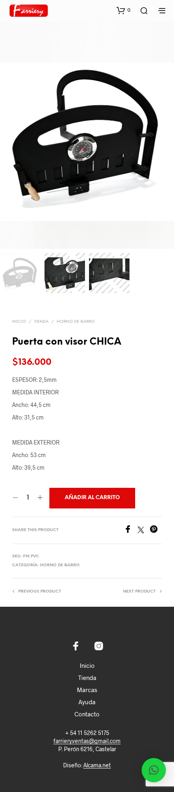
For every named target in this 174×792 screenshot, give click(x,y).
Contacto (87, 714)
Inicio (19, 322)
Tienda (41, 322)
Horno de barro (76, 322)
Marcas (87, 689)
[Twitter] (144, 530)
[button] (123, 10)
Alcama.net (97, 765)
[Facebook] (131, 530)
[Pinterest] (156, 530)
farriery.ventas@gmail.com (87, 741)
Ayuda (87, 701)
